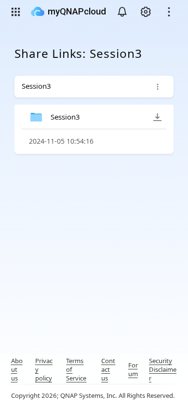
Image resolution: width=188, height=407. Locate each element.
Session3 (65, 117)
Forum (133, 369)
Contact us (108, 369)
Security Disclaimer (162, 369)
